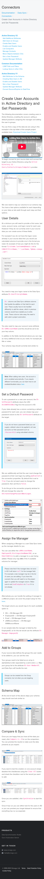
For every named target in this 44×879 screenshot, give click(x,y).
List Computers (8, 48)
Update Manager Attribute (12, 59)
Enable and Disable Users (12, 46)
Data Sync (22, 12)
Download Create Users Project (24, 132)
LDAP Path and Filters (11, 66)
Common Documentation (12, 63)
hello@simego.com (10, 853)
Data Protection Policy (34, 868)
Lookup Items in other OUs (13, 69)
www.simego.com (10, 850)
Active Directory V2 (10, 35)
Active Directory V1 (10, 73)
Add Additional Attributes (12, 38)
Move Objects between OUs (13, 54)
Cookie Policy (6, 871)
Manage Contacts (9, 51)
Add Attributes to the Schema (13, 76)
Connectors (6, 16)
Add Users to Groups (10, 41)
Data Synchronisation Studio (11, 835)
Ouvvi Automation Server (10, 837)
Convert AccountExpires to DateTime (16, 89)
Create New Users (9, 43)
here (22, 384)
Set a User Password (10, 56)
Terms (23, 868)
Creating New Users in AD (12, 79)
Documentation (8, 12)
